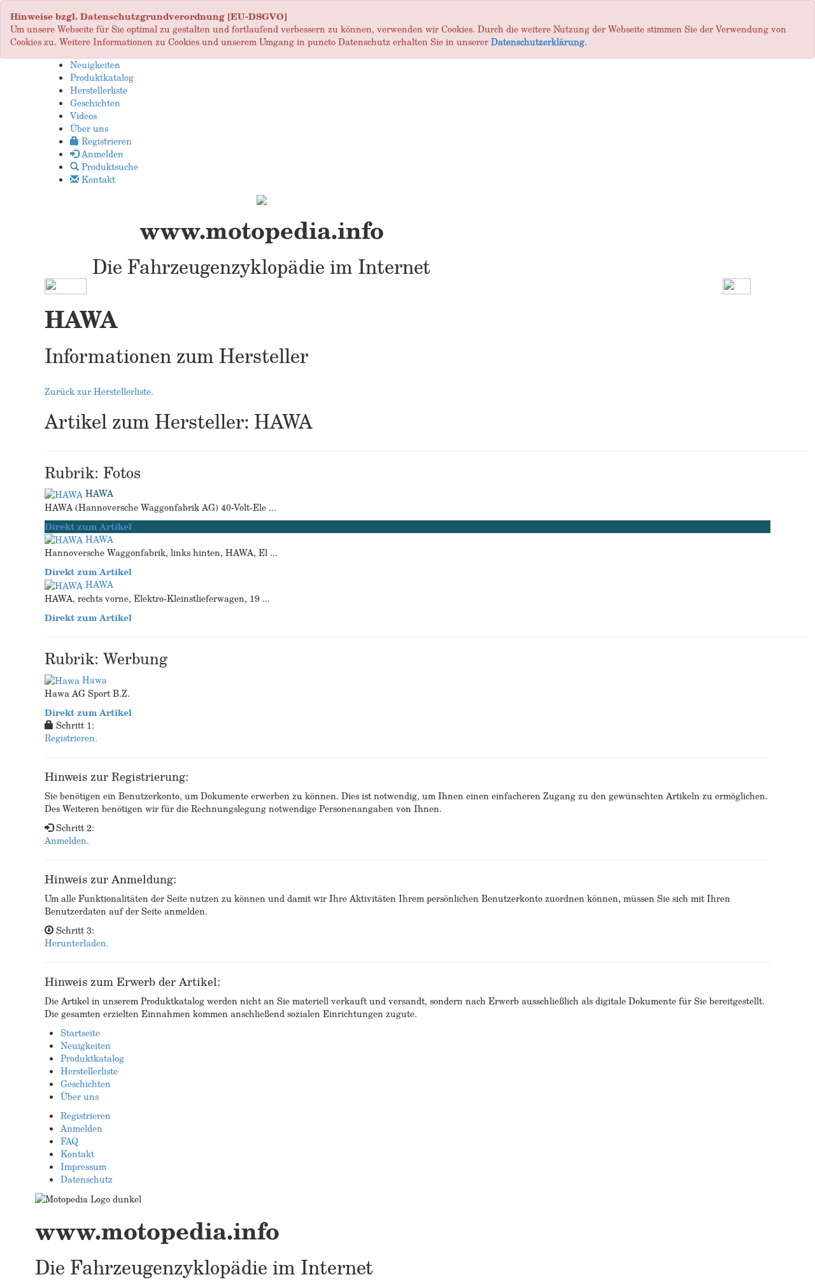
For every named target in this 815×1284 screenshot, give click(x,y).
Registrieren (85, 1115)
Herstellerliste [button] (98, 90)
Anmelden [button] (101, 153)
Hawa (94, 680)
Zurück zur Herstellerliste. (99, 391)
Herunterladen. (77, 943)
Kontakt (77, 1153)
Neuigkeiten (85, 1045)
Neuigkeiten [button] (95, 64)
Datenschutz (86, 1179)
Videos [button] (83, 115)
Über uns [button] (89, 128)
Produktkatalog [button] (102, 77)
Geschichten (85, 1083)
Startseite (80, 1032)
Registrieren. (71, 738)
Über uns (79, 1096)
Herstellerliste (89, 1071)
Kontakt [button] (97, 179)
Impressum (83, 1166)
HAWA (99, 493)
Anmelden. (67, 840)
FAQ (69, 1141)
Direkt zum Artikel (88, 526)
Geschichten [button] (95, 103)
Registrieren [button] (105, 141)
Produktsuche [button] (108, 166)
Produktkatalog (92, 1058)
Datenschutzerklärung (538, 41)
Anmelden (81, 1128)
